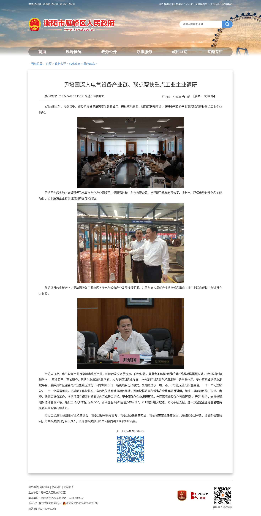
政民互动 (179, 51)
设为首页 (215, 4)
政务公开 (109, 51)
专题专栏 (215, 51)
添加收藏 (227, 4)
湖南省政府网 (50, 4)
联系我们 (56, 487)
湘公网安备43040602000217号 (82, 503)
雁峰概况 (73, 51)
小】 (214, 96)
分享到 (177, 97)
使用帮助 (68, 487)
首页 (42, 51)
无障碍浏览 (201, 4)
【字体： (204, 96)
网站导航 (33, 487)
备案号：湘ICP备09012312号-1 (45, 503)
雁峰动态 (89, 63)
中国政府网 (34, 4)
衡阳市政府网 (67, 4)
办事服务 (144, 51)
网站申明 (45, 487)
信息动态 (74, 63)
